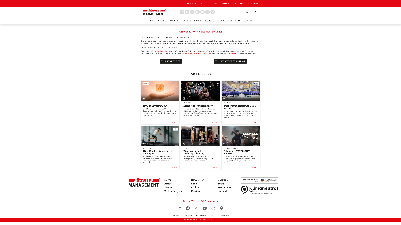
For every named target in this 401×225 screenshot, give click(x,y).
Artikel (162, 20)
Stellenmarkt (240, 3)
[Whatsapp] (213, 208)
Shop (238, 20)
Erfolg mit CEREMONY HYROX (237, 152)
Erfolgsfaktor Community (198, 105)
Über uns (205, 3)
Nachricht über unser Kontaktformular (198, 53)
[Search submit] (247, 12)
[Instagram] (196, 208)
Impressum (188, 215)
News (151, 20)
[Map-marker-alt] (222, 208)
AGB (212, 215)
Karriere (226, 3)
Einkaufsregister (204, 20)
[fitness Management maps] (212, 12)
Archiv (248, 20)
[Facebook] (188, 208)
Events (187, 20)
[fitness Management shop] (254, 12)
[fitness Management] (144, 182)
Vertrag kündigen (223, 215)
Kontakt (254, 3)
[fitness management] (154, 12)
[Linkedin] (179, 208)
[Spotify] (197, 12)
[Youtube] (205, 208)
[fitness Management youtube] (202, 12)
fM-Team (234, 53)
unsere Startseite (161, 51)
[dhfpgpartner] (259, 180)
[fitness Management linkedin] (182, 12)
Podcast (175, 20)
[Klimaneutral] (259, 190)
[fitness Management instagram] (192, 12)
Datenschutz (176, 215)
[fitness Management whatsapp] (207, 12)
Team (215, 3)
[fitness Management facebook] (187, 12)
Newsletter (225, 20)
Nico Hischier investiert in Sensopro (158, 152)
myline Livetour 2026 (155, 105)
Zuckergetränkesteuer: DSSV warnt (240, 106)
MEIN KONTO (192, 3)
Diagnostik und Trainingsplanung (193, 152)
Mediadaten (225, 187)
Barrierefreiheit (201, 215)
